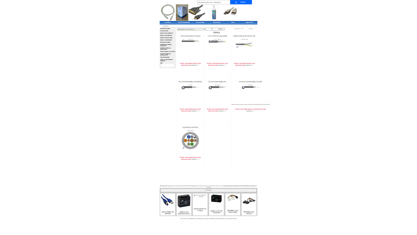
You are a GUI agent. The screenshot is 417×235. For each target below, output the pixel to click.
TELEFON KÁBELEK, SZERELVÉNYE (165, 54)
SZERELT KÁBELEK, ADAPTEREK (165, 48)
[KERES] (228, 2)
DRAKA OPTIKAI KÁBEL (166, 37)
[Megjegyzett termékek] (255, 2)
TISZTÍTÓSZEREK (165, 57)
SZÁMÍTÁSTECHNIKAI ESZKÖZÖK (166, 45)
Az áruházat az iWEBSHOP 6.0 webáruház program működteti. (198, 218)
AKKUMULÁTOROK (165, 28)
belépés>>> (195, 65)
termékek (168, 22)
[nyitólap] (161, 2)
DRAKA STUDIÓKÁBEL (166, 40)
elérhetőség (216, 22)
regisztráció (249, 22)
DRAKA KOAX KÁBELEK (166, 33)
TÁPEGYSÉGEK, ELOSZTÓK (167, 51)
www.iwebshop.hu (231, 218)
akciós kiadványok (184, 22)
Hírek (233, 22)
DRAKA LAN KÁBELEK (166, 35)
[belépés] (168, 2)
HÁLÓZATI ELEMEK (165, 42)
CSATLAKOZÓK (164, 30)
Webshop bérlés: (221, 218)
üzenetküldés (200, 22)
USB (161, 63)
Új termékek (208, 190)
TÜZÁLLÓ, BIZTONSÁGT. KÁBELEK (166, 60)
